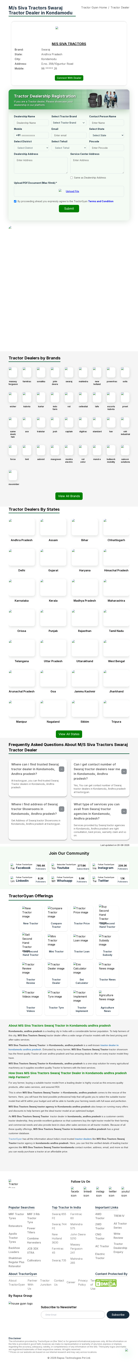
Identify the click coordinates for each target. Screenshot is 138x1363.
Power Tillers (31, 1230)
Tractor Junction (45, 1282)
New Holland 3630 (57, 1238)
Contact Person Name (102, 116)
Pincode (94, 141)
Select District (23, 141)
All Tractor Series (120, 1225)
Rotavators (15, 1226)
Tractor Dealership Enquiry (120, 1248)
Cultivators (34, 1260)
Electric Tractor (100, 1256)
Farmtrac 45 (58, 1250)
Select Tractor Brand (64, 116)
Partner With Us (32, 1284)
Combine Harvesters (34, 1240)
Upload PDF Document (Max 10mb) (35, 182)
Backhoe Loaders (14, 1250)
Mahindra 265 (76, 1260)
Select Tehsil (59, 141)
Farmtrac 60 (76, 1216)
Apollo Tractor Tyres (13, 1237)
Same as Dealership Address (90, 177)
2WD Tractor (100, 1226)
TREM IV (119, 1215)
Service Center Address (84, 153)
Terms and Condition (100, 201)
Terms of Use (94, 1284)
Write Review (118, 1235)
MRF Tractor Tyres (16, 1216)
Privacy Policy (83, 1282)
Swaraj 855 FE (59, 1216)
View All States (69, 734)
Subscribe (118, 1314)
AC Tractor (102, 1246)
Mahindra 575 (76, 1226)
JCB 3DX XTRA (32, 1250)
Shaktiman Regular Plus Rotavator (16, 1262)
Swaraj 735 (59, 1260)
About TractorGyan (17, 1282)
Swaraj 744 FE (59, 1226)
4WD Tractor (100, 1216)
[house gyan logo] (25, 1317)
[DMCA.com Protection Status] (106, 1283)
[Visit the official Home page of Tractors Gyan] (29, 1183)
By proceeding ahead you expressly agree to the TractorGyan (65, 201)
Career (71, 1282)
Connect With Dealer (69, 77)
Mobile (18, 128)
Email (54, 128)
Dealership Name (24, 116)
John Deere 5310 (78, 1236)
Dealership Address (26, 153)
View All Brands (69, 496)
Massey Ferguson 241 (76, 1248)
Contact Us (59, 1282)
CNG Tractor (100, 1236)
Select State (96, 128)
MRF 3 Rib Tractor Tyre (33, 1218)
